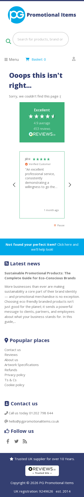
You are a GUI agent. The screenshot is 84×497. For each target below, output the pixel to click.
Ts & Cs (10, 380)
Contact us (12, 349)
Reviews (11, 354)
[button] (14, 185)
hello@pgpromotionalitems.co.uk (34, 421)
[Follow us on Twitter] (16, 441)
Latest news (25, 263)
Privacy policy (14, 374)
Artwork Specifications (21, 364)
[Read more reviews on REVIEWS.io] (42, 134)
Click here (64, 244)
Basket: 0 (39, 59)
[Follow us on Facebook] (7, 441)
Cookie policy (14, 385)
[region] (42, 185)
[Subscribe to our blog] (25, 441)
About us (11, 359)
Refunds (10, 370)
